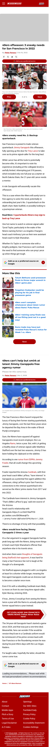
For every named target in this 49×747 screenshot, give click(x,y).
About (4, 701)
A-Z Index (6, 727)
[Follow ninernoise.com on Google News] (43, 262)
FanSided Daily (30, 710)
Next (40, 97)
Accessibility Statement (34, 723)
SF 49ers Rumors (15, 683)
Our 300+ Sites (29, 706)
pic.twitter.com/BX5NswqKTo (15, 515)
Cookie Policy (29, 718)
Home (4, 683)
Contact (5, 706)
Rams (12, 443)
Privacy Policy (29, 714)
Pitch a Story (7, 714)
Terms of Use (8, 718)
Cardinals (32, 472)
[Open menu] (3, 3)
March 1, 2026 (37, 518)
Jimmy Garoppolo (22, 147)
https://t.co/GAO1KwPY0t (23, 512)
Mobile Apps (7, 710)
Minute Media (13, 733)
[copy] (16, 56)
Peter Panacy (10, 53)
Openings (27, 701)
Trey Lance (33, 151)
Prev (9, 97)
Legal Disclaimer (9, 723)
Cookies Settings (30, 727)
